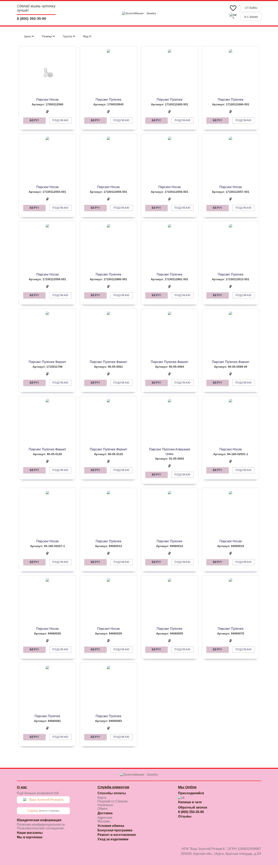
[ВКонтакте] (181, 798)
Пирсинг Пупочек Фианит (47, 362)
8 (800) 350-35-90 (31, 19)
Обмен (102, 808)
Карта (101, 797)
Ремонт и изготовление (116, 834)
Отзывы (251, 7)
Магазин (103, 821)
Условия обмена (110, 825)
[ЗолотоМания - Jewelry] (139, 13)
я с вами (251, 17)
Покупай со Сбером (112, 801)
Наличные (105, 805)
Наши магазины (30, 832)
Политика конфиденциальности (41, 824)
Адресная (104, 817)
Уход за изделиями (112, 839)
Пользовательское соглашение (40, 828)
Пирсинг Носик (47, 99)
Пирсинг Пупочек (108, 99)
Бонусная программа (114, 830)
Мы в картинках (30, 837)
